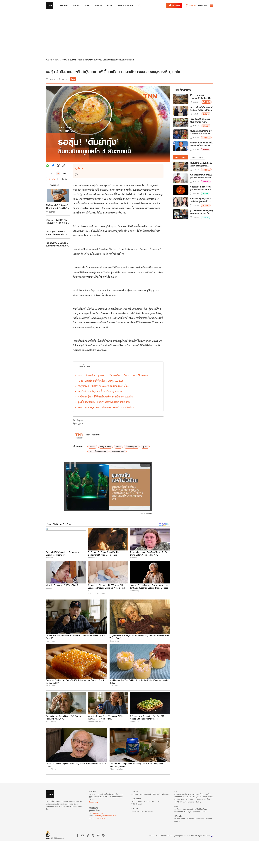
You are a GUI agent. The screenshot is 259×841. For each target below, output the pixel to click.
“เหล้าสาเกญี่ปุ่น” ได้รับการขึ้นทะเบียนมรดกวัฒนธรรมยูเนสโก (105, 396)
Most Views (180, 157)
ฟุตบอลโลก (196, 811)
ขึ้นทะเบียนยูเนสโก (131, 446)
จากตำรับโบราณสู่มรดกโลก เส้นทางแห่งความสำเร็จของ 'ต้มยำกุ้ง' (106, 407)
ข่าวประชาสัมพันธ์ (188, 802)
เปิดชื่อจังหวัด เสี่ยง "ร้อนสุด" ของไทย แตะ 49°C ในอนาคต (201, 188)
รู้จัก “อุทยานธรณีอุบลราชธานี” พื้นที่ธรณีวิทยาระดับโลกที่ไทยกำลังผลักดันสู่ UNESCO (201, 97)
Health (146, 801)
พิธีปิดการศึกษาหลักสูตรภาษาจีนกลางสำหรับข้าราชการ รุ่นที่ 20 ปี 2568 (58, 244)
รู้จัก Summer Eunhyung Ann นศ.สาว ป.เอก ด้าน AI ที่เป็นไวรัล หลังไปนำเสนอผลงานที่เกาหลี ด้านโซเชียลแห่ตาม (201, 212)
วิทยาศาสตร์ (178, 796)
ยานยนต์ (177, 799)
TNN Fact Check (187, 799)
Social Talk (187, 796)
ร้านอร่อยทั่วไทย (179, 818)
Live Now (176, 5)
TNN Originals (137, 804)
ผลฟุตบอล (177, 809)
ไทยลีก (204, 811)
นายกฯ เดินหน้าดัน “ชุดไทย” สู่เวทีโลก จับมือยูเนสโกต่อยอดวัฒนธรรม (201, 109)
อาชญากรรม (197, 796)
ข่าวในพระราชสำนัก (180, 794)
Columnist (149, 811)
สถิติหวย (177, 821)
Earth (205, 193)
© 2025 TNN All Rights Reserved (197, 835)
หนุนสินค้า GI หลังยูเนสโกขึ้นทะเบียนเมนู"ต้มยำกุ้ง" (100, 391)
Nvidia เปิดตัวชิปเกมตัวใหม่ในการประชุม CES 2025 (100, 380)
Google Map (93, 802)
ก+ (64, 173)
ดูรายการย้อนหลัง (145, 794)
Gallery (198, 802)
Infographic (199, 799)
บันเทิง (205, 796)
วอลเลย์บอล (178, 811)
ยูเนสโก (145, 446)
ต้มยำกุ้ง (92, 446)
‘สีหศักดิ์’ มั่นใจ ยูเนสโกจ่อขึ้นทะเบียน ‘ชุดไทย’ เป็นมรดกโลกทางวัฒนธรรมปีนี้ (201, 144)
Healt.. (206, 181)
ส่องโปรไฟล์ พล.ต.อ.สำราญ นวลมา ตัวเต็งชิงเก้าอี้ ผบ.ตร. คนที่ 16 (201, 164)
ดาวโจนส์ (207, 799)
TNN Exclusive (193, 794)
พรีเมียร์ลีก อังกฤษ (201, 809)
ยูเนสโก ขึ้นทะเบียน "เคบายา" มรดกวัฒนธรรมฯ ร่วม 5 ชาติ (104, 401)
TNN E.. (206, 102)
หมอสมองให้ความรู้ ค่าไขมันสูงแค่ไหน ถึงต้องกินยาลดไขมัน (201, 176)
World (206, 149)
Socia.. (206, 205)
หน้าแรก (49, 59)
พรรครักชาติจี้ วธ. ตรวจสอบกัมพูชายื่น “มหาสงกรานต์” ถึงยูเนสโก (200, 121)
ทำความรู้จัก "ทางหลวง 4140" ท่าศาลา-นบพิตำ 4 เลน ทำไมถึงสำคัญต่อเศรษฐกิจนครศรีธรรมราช (56, 233)
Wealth (140, 801)
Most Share (197, 157)
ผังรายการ (165, 794)
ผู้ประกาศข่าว (157, 794)
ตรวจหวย (209, 818)
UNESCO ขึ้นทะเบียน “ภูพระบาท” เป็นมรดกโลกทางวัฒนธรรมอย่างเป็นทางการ (113, 375)
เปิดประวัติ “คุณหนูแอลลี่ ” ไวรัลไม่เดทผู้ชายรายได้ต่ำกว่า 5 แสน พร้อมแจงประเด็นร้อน (201, 200)
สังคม (57, 59)
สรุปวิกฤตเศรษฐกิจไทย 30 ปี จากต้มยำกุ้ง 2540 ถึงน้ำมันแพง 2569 (201, 132)
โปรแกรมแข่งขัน (188, 809)
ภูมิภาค (210, 796)
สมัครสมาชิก (202, 5)
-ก (51, 173)
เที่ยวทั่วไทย (190, 818)
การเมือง (208, 794)
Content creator (138, 811)
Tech (205, 217)
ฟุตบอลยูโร (187, 811)
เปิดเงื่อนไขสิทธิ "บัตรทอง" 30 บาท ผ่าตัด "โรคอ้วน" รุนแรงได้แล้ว (57, 206)
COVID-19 (178, 802)
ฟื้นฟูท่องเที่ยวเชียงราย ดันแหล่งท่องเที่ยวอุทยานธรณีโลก (103, 386)
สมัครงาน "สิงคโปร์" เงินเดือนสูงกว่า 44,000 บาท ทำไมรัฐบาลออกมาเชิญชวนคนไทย (58, 221)
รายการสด (135, 794)
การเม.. (206, 114)
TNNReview (199, 818)
